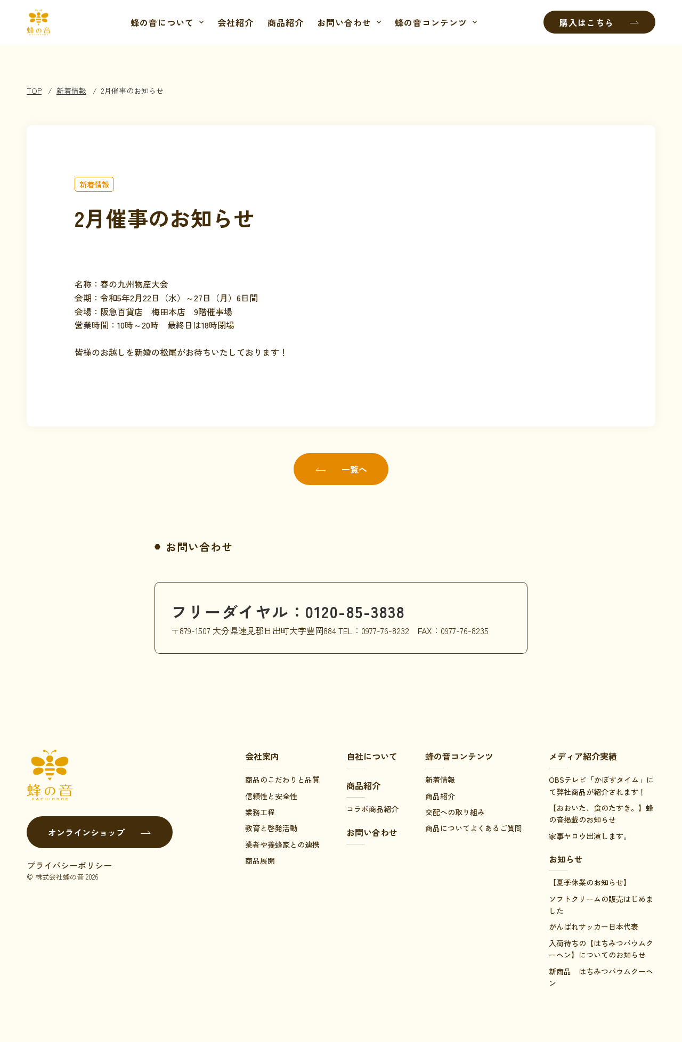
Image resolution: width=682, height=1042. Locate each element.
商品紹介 (285, 22)
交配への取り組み (455, 812)
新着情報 (71, 90)
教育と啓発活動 (271, 828)
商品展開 (260, 860)
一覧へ (354, 469)
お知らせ (566, 858)
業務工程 (260, 812)
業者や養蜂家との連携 (282, 844)
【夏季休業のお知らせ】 (590, 882)
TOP (34, 90)
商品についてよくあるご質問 (473, 828)
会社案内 (262, 756)
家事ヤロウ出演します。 (590, 836)
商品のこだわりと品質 (282, 779)
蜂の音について (162, 22)
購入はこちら (586, 22)
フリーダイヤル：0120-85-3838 (288, 611)
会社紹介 (235, 22)
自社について (371, 756)
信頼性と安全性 (271, 796)
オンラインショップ (86, 832)
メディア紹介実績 (583, 756)
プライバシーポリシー (69, 865)
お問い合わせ (344, 22)
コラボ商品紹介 (372, 808)
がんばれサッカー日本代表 (593, 926)
